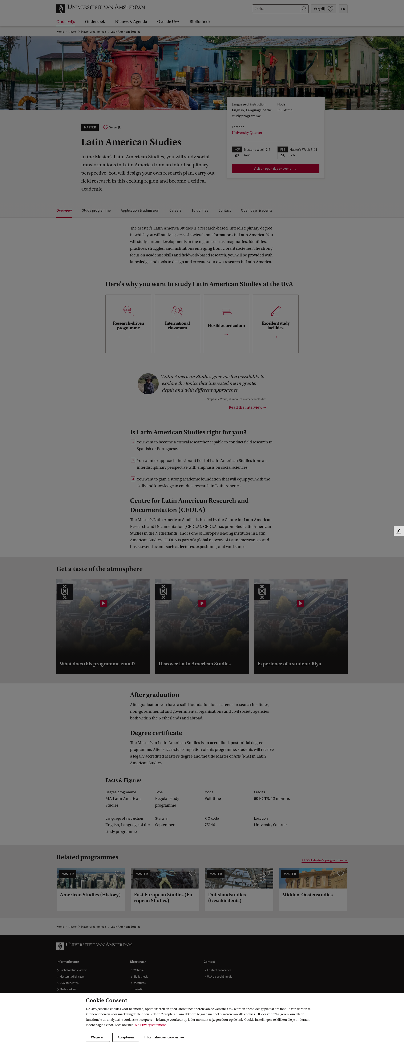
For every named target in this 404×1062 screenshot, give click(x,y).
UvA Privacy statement (149, 1025)
